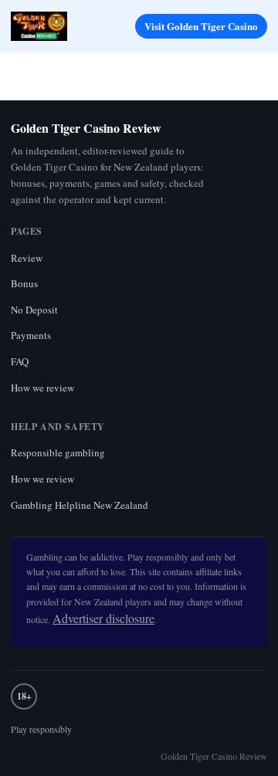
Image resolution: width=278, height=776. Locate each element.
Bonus (24, 283)
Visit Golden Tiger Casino (201, 26)
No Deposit (34, 310)
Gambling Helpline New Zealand (79, 505)
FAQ (20, 361)
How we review (42, 388)
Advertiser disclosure (103, 618)
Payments (31, 335)
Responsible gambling (58, 452)
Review (26, 258)
